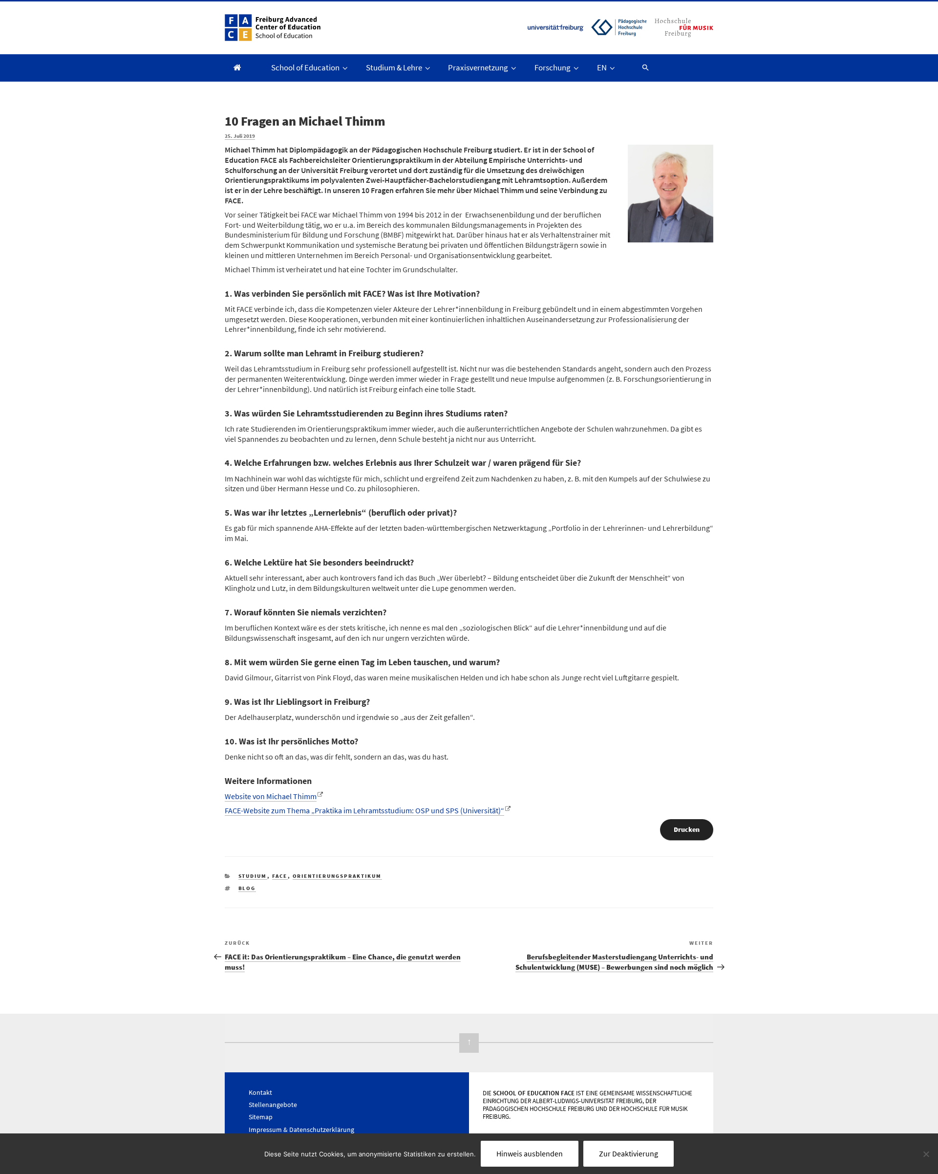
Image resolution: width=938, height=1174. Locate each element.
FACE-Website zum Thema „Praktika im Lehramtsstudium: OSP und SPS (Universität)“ (364, 810)
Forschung (552, 67)
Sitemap (261, 1116)
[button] (641, 67)
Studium (252, 875)
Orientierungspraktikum (337, 875)
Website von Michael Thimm (271, 796)
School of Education (305, 67)
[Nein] (926, 1154)
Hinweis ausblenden (529, 1153)
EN (602, 67)
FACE (280, 875)
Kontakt (260, 1092)
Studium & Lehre (394, 67)
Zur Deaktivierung (628, 1153)
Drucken (687, 829)
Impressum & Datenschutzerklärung (301, 1129)
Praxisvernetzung (478, 67)
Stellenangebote (273, 1104)
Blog (247, 888)
